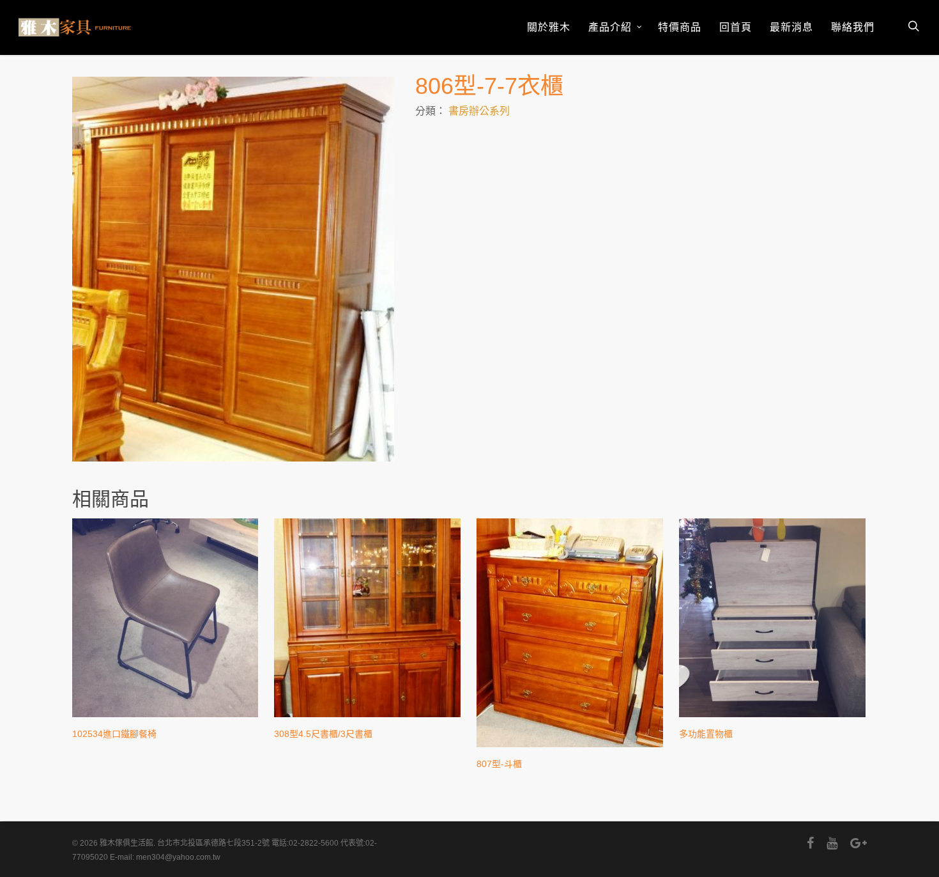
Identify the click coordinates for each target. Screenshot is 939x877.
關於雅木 (548, 27)
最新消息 (791, 27)
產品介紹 (610, 27)
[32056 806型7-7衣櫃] (233, 269)
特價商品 (679, 27)
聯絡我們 (852, 27)
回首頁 (735, 27)
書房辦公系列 (479, 110)
